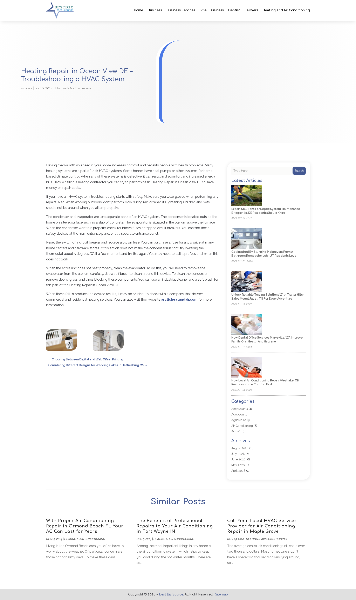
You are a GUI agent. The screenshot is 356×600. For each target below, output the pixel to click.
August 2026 (239, 448)
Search (299, 170)
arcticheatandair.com (179, 299)
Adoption (237, 414)
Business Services (180, 10)
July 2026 (238, 453)
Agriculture (238, 420)
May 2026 (238, 465)
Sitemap (221, 594)
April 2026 (238, 470)
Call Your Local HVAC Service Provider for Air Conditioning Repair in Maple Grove (261, 526)
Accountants (239, 409)
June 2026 (238, 459)
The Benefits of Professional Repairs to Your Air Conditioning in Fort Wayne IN (175, 526)
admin (28, 88)
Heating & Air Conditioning (73, 88)
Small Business (212, 10)
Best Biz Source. (171, 594)
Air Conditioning (242, 425)
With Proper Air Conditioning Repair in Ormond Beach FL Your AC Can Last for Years (84, 526)
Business (155, 10)
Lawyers (251, 10)
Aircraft (236, 431)
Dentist (234, 10)
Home (138, 10)
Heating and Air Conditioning (286, 10)
